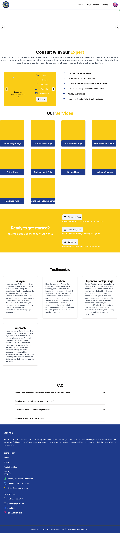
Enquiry (7, 471)
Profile (6, 462)
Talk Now (41, 99)
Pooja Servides (10, 467)
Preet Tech (84, 529)
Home (6, 457)
